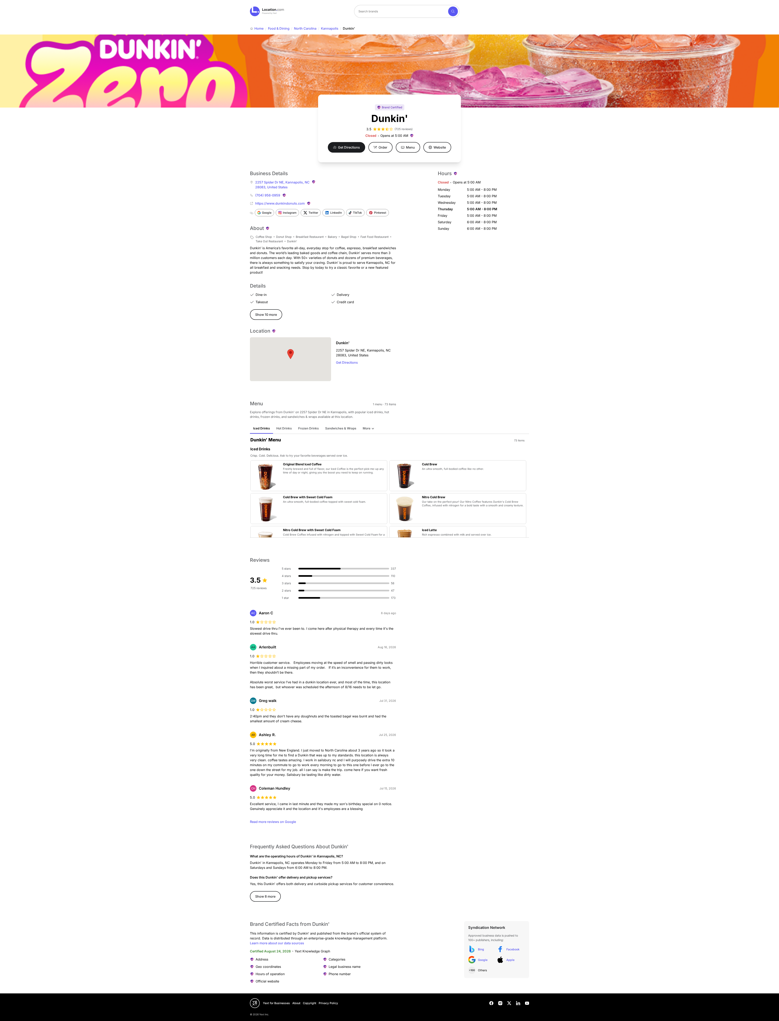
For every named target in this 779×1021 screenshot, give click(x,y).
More (366, 428)
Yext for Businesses (276, 1003)
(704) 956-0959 (267, 195)
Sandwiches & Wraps (340, 428)
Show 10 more (266, 315)
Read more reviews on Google (273, 822)
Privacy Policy (328, 1003)
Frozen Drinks (308, 428)
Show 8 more (265, 896)
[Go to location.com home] (267, 11)
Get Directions (347, 362)
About (296, 1003)
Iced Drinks (261, 428)
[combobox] (406, 11)
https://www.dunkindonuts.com (280, 203)
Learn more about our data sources (277, 943)
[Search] (453, 11)
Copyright (309, 1003)
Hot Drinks (284, 428)
